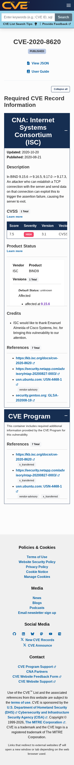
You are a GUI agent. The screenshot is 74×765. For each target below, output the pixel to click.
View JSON (40, 63)
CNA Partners (37, 671)
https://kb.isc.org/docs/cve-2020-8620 (37, 360)
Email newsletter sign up (37, 613)
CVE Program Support (36, 666)
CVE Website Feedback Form (36, 676)
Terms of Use (37, 557)
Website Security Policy (37, 562)
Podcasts (37, 608)
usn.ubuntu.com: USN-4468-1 (39, 379)
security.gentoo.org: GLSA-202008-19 (37, 398)
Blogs (37, 603)
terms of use (20, 702)
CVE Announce (39, 645)
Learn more (15, 216)
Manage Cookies (37, 576)
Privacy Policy (37, 567)
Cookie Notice (37, 572)
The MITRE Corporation (44, 722)
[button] (69, 5)
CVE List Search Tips (17, 24)
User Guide (40, 71)
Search (63, 17)
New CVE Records (39, 640)
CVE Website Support (35, 681)
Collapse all (60, 89)
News (37, 598)
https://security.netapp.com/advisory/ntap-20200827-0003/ (40, 371)
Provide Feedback (55, 24)
